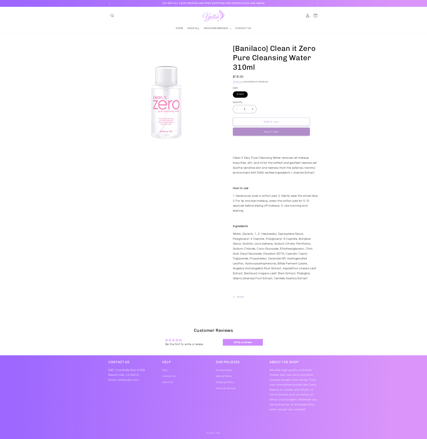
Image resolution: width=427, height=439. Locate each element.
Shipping (238, 82)
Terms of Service (225, 388)
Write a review (243, 342)
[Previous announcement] (109, 3)
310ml (240, 94)
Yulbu (218, 433)
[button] (112, 15)
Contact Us (168, 376)
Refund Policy (224, 376)
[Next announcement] (317, 3)
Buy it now (271, 131)
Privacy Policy (224, 370)
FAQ (164, 370)
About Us (167, 382)
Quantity (238, 102)
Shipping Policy (225, 382)
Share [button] (240, 297)
